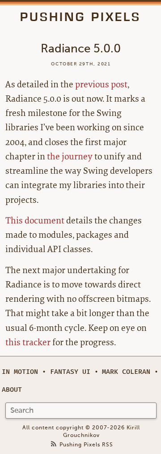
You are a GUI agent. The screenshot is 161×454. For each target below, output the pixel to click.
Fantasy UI (70, 372)
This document (34, 220)
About (12, 390)
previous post (101, 84)
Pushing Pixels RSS (86, 445)
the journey (70, 156)
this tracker (28, 342)
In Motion (20, 372)
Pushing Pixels (80, 17)
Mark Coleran (126, 372)
